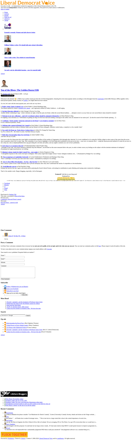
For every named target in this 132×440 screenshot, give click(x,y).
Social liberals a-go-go (9, 166)
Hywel (8, 428)
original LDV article (24, 108)
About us (7, 19)
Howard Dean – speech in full (9, 202)
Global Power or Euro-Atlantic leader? (17, 325)
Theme (6, 20)
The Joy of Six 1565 (21, 400)
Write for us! (7, 17)
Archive (6, 14)
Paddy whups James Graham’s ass (12, 106)
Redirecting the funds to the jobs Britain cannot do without (23, 303)
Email (2, 259)
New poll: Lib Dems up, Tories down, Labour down (18, 130)
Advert (3, 73)
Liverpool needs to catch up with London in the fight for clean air (31, 404)
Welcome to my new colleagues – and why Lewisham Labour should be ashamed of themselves (30, 116)
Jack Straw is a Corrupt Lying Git (12, 146)
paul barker (9, 420)
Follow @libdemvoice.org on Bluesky (17, 286)
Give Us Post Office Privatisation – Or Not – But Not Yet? (20, 162)
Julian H (10, 236)
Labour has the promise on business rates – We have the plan (23, 332)
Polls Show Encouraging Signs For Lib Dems (16, 135)
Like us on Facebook (12, 288)
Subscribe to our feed (12, 291)
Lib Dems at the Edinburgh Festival (16, 327)
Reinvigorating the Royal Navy (15, 323)
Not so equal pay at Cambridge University (15, 157)
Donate (6, 15)
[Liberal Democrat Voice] (28, 4)
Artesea (23, 438)
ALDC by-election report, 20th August (18, 307)
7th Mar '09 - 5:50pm (19, 236)
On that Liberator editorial (10, 111)
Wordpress (11, 438)
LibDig (25, 100)
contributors (60, 438)
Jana (7, 416)
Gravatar (49, 249)
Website (3, 262)
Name (2, 255)
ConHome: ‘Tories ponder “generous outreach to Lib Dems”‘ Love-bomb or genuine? (28, 121)
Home (6, 12)
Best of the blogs (19, 196)
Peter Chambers (10, 424)
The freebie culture (17, 399)
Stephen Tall (6, 94)
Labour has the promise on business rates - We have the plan (24, 308)
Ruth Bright (9, 413)
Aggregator (100, 99)
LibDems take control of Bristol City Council (15, 125)
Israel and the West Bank (14, 305)
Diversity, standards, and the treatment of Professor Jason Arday (25, 302)
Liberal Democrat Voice (46, 438)
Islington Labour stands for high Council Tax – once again (20, 152)
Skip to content (5, 9)
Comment (3, 266)
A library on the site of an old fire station (23, 405)
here (100, 246)
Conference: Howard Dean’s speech (11, 199)
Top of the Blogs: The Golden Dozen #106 (20, 90)
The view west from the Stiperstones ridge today (29, 402)
